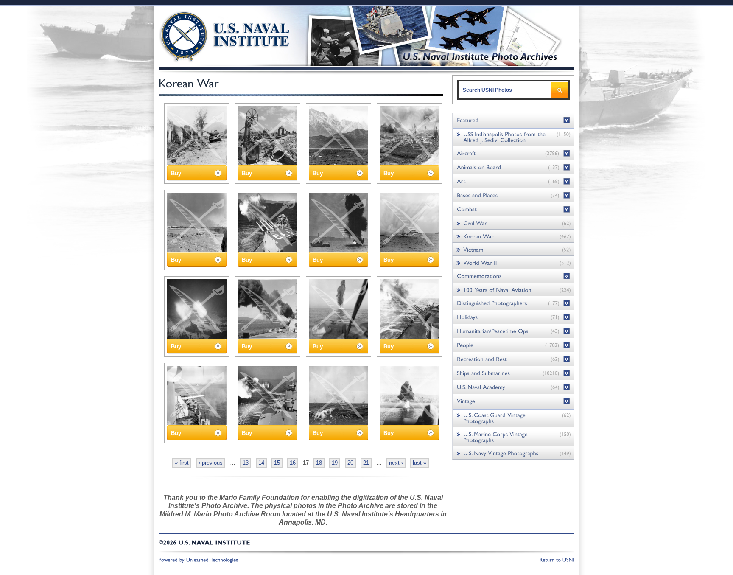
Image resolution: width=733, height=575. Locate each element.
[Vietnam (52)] (513, 249)
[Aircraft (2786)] (513, 153)
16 (293, 463)
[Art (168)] (513, 181)
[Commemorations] (513, 276)
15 (277, 463)
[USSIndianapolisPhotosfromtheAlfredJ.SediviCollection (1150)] (513, 136)
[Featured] (513, 120)
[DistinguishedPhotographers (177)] (513, 303)
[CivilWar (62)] (513, 223)
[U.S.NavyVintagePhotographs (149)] (513, 453)
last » (419, 463)
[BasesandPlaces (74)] (513, 195)
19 (335, 463)
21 (366, 463)
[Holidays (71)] (513, 317)
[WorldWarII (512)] (513, 262)
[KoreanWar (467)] (513, 236)
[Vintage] (513, 401)
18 (319, 463)
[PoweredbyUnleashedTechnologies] (198, 559)
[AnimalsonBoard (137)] (513, 167)
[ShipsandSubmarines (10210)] (513, 373)
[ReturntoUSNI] (557, 559)
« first (182, 463)
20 (350, 463)
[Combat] (513, 209)
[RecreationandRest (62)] (513, 359)
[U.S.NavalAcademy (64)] (513, 387)
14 (261, 463)
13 (246, 463)
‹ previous (211, 463)
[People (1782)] (513, 345)
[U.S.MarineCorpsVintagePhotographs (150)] (513, 436)
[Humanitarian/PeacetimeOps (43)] (513, 331)
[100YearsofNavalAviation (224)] (513, 289)
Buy (176, 173)
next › (396, 463)
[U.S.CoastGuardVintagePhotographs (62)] (513, 417)
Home (215, 35)
